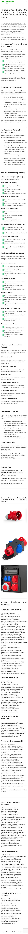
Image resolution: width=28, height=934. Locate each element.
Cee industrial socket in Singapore (8, 905)
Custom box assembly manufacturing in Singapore (12, 689)
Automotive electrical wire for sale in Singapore (11, 650)
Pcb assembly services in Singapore (9, 772)
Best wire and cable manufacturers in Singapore (12, 875)
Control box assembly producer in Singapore (11, 695)
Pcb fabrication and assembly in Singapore (10, 773)
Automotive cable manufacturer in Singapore (11, 665)
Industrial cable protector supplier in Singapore (11, 883)
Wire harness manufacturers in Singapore (10, 829)
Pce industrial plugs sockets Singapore (9, 921)
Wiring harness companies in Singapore (10, 843)
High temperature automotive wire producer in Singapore (14, 642)
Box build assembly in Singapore (8, 682)
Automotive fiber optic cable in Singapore (10, 616)
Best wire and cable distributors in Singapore (11, 861)
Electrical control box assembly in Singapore (11, 703)
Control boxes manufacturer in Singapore (10, 692)
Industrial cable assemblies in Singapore (10, 668)
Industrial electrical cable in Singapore (9, 670)
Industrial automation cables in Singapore (10, 666)
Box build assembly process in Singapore (10, 690)
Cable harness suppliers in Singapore (9, 814)
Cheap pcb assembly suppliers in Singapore (11, 770)
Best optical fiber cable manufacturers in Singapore (12, 728)
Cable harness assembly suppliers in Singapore (11, 827)
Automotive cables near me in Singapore (10, 614)
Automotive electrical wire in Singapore (10, 657)
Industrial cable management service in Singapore (12, 862)
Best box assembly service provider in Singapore (12, 687)
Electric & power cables (6, 854)
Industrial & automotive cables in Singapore (11, 655)
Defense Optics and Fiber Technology (9, 722)
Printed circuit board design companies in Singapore (13, 780)
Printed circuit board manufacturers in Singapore (12, 768)
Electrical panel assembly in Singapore (9, 684)
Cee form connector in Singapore (8, 902)
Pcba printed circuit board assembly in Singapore (12, 764)
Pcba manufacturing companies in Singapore (11, 754)
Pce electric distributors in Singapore (9, 908)
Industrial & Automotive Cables (8, 613)
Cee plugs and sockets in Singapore (9, 907)
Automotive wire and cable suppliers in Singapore (12, 636)
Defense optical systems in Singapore (9, 736)
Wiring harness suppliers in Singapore (9, 838)
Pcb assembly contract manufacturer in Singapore (12, 775)
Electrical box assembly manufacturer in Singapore (12, 686)
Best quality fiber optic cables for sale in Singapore (12, 733)
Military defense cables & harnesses (9, 807)
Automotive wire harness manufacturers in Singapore (13, 661)
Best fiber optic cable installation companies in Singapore (14, 731)
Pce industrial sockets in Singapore (9, 915)
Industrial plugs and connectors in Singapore (11, 920)
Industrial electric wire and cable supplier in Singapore (13, 864)
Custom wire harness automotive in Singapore (11, 663)
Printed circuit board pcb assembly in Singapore (12, 749)
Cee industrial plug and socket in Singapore (10, 918)
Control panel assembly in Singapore (9, 755)
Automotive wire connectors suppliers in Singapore (12, 627)
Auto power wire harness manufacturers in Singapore (13, 673)
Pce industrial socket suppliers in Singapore (11, 913)
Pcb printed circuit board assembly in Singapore (12, 746)
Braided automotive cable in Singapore (10, 623)
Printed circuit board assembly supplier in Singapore (12, 765)
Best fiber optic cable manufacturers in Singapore (12, 727)
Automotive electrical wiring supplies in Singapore (12, 631)
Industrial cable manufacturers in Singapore (11, 859)
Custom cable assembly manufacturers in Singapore (13, 824)
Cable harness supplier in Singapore (9, 842)
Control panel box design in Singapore (9, 700)
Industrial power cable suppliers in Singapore (11, 880)
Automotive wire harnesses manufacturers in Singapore (14, 621)
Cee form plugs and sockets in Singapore (10, 900)
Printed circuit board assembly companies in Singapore (13, 767)
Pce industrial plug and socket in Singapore (10, 910)
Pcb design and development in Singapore (10, 778)
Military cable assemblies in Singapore (9, 809)
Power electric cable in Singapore (8, 871)
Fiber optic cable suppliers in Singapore (10, 730)
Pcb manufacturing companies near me (10, 781)
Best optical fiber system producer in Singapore (11, 735)
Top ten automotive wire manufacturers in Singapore (13, 637)
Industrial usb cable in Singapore (8, 671)
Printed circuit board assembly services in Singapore (13, 777)
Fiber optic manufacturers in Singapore (10, 725)
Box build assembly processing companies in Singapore (13, 702)
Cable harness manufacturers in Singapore (11, 820)
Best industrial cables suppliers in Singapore (11, 879)
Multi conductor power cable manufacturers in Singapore (14, 867)
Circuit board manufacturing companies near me (12, 783)
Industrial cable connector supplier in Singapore (11, 882)
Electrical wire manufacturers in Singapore (10, 869)
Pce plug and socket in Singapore (8, 916)
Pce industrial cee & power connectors (9, 898)
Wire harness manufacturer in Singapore (10, 825)
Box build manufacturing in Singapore (9, 694)
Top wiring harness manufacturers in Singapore (12, 837)
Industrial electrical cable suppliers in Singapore (11, 866)
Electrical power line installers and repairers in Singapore (13, 856)
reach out (18, 483)
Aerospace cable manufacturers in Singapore (11, 830)
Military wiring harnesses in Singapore (9, 822)
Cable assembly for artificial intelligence (10, 705)
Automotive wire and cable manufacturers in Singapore (13, 626)
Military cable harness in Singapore (9, 811)
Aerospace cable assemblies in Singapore (10, 840)
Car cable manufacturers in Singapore (9, 624)
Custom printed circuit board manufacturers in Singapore (14, 785)
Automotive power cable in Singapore (9, 618)
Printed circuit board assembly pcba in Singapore (12, 762)
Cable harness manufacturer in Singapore (10, 812)
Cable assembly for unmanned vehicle (9, 712)
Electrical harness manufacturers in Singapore (11, 819)
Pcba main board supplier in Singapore (9, 759)
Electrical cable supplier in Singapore (9, 858)
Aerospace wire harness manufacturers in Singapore (13, 832)
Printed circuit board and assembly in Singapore (12, 747)
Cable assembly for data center (8, 707)
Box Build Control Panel (6, 681)
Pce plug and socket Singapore (8, 923)
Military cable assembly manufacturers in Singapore (13, 817)
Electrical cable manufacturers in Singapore (11, 874)
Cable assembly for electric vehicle (9, 710)
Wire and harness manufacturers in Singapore (11, 833)
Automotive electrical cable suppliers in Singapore (12, 629)
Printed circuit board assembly (8, 744)
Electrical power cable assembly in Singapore (11, 872)
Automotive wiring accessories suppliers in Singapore (13, 632)
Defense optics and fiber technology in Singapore (12, 723)
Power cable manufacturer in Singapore (10, 877)
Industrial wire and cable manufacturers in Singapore (13, 888)
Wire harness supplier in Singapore (9, 816)
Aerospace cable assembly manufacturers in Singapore (13, 835)
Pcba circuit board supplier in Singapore (10, 760)
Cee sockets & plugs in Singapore (8, 903)
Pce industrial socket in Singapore (8, 911)
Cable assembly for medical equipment (10, 708)
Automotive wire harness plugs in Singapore (11, 619)
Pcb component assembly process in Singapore (12, 757)
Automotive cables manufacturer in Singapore (11, 634)
